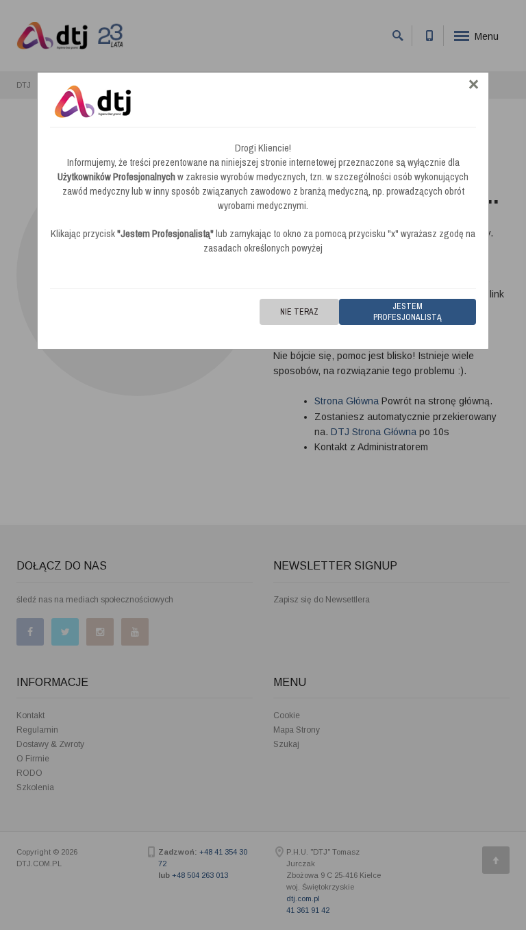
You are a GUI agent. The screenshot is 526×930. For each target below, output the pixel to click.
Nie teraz (299, 311)
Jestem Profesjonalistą (407, 312)
